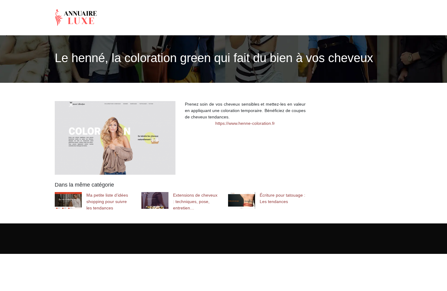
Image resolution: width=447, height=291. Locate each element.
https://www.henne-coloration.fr (245, 123)
